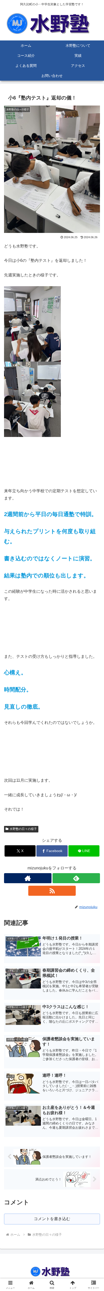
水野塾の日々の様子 (23, 829)
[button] (93, 865)
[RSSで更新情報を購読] (52, 891)
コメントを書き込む (52, 1219)
